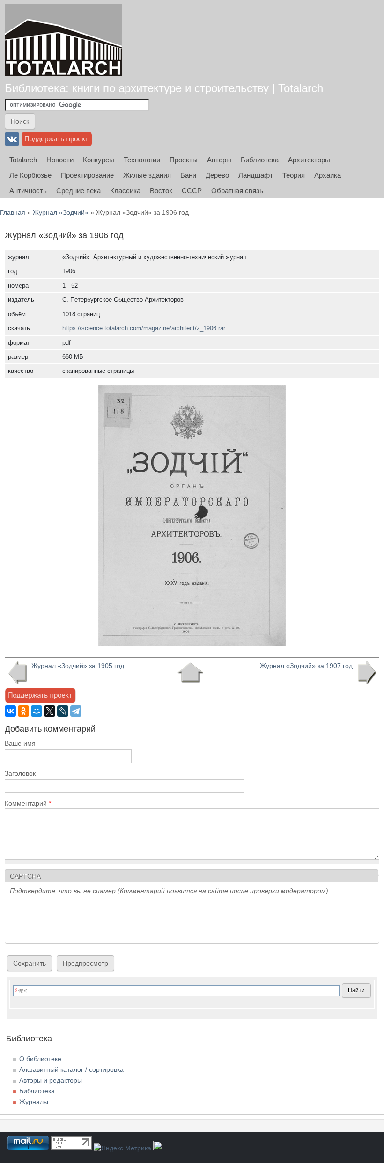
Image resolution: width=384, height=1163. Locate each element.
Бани (188, 175)
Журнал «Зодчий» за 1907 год (306, 665)
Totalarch (23, 160)
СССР (192, 191)
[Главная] (63, 40)
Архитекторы (309, 160)
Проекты (184, 160)
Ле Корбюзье (30, 175)
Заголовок (20, 773)
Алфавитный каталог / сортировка (71, 1069)
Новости (60, 160)
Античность (28, 191)
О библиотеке (40, 1058)
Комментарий (28, 803)
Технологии (142, 160)
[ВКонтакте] (10, 711)
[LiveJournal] (62, 711)
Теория (293, 175)
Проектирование (87, 175)
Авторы (219, 160)
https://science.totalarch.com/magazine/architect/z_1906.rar (143, 328)
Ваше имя (20, 743)
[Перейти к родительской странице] (190, 672)
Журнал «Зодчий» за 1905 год (77, 665)
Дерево (217, 175)
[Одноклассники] (23, 711)
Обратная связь (237, 191)
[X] (49, 711)
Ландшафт (255, 175)
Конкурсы (98, 160)
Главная (12, 212)
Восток (161, 191)
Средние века (78, 191)
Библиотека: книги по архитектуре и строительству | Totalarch (164, 88)
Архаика (327, 175)
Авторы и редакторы (50, 1080)
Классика (125, 191)
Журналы (33, 1101)
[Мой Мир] (36, 711)
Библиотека (260, 160)
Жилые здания (147, 175)
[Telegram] (75, 711)
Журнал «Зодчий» (61, 212)
